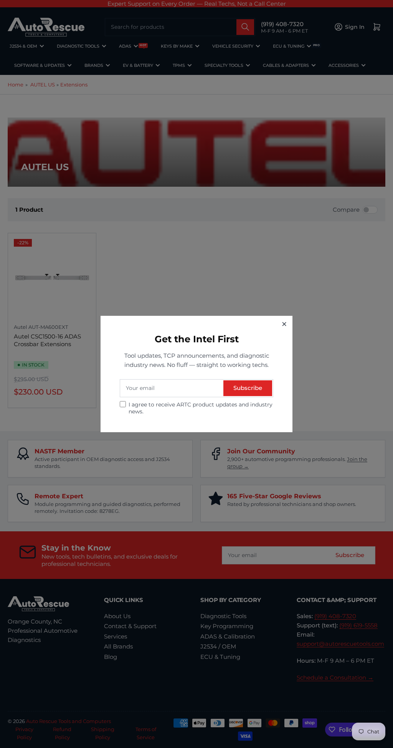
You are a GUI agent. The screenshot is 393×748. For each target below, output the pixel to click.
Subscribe (247, 387)
